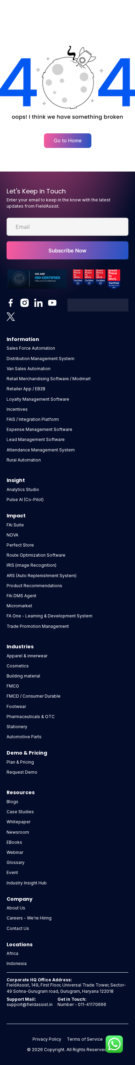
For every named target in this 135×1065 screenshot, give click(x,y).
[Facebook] (11, 303)
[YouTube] (52, 303)
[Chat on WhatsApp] (114, 1044)
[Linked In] (38, 303)
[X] (11, 317)
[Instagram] (25, 303)
